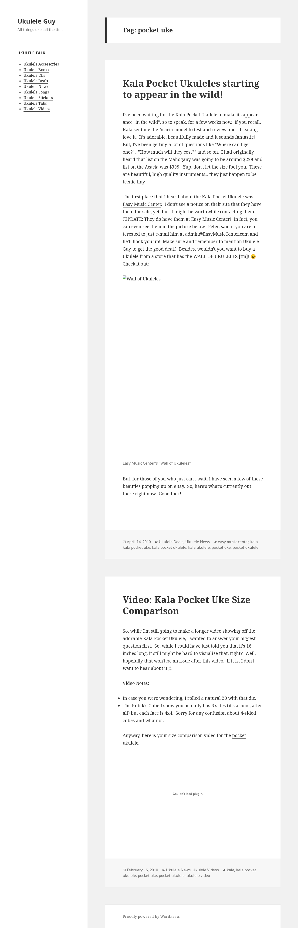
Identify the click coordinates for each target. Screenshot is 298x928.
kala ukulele (199, 547)
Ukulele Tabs (35, 103)
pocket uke (221, 547)
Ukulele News (36, 86)
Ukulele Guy (36, 21)
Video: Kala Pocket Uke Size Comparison (187, 605)
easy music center (233, 541)
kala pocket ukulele (169, 547)
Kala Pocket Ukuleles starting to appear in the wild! (191, 88)
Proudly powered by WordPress (151, 916)
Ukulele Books (36, 69)
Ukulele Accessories (41, 64)
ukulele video (198, 875)
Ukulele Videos (37, 108)
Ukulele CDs (34, 75)
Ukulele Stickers (38, 97)
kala (254, 541)
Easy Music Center (142, 204)
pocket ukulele (245, 547)
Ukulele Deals (36, 80)
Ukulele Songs (36, 92)
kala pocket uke (136, 547)
